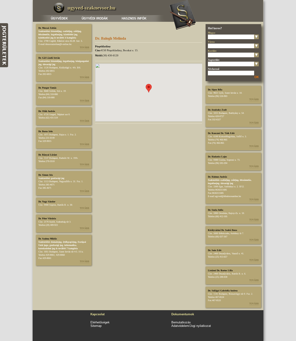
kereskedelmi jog (46, 248)
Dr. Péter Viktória (47, 218)
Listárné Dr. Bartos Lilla (220, 270)
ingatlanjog (56, 34)
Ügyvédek (59, 18)
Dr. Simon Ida (45, 175)
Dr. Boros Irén (45, 131)
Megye (211, 32)
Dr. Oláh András (46, 111)
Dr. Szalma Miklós (47, 238)
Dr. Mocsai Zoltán (47, 28)
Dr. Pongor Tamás (47, 87)
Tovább (84, 47)
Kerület (212, 50)
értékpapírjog (69, 242)
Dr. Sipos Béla (215, 89)
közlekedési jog (45, 37)
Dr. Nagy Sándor (46, 201)
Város (211, 41)
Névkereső (213, 68)
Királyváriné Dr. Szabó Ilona (222, 230)
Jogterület (213, 59)
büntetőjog (56, 31)
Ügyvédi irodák (95, 18)
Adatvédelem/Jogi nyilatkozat (191, 326)
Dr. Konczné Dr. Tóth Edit (221, 133)
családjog (67, 31)
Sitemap (96, 326)
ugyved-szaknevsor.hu (91, 8)
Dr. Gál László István (49, 58)
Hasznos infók (134, 18)
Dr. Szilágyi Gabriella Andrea (222, 290)
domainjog (56, 242)
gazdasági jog (57, 178)
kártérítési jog (70, 34)
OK (256, 77)
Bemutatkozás (181, 322)
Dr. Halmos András (217, 176)
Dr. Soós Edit (214, 250)
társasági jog (49, 64)
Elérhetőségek (100, 322)
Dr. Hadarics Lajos (217, 156)
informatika (70, 245)
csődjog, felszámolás (241, 180)
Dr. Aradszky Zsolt (217, 109)
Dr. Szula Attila (215, 210)
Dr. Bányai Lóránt (47, 154)
